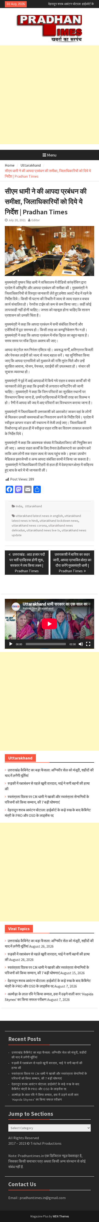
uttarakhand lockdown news (59, 521)
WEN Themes (61, 1216)
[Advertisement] (49, 94)
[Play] (11, 644)
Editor (36, 220)
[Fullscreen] (88, 644)
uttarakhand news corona (29, 525)
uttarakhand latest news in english (39, 516)
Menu (51, 155)
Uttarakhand (33, 506)
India (19, 506)
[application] (49, 624)
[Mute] (81, 644)
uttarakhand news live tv (43, 530)
